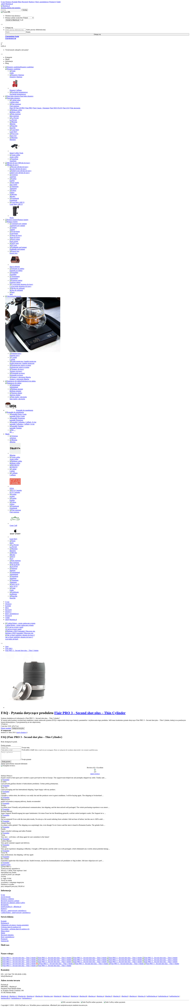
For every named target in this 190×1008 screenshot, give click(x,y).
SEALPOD (14, 566)
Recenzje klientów (7, 935)
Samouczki (5, 941)
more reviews (95, 774)
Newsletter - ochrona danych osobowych (15, 929)
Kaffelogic (13, 594)
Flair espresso (14, 106)
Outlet (58, 2)
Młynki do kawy (24, 163)
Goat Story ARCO (16, 204)
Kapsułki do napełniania (24, 410)
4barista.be (74, 996)
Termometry (14, 278)
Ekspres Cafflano (16, 90)
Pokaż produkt (6, 728)
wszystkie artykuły (11, 639)
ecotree (12, 496)
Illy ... (12, 432)
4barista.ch (141, 996)
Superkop (13, 161)
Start (6, 646)
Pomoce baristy (23, 220)
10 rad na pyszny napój (13, 629)
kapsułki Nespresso (16, 420)
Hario (12, 218)
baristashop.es (16, 998)
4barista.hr (57, 996)
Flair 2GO (66, 108)
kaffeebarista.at (152, 996)
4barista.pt (100, 996)
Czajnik (12, 359)
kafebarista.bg (174, 996)
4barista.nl (66, 996)
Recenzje (25, 2)
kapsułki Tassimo (16, 428)
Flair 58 (12, 108)
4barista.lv (116, 996)
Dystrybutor (14, 233)
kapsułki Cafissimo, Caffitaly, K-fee (22, 424)
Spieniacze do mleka (28, 381)
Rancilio (13, 128)
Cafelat (12, 471)
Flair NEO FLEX (56, 108)
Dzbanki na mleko (16, 270)
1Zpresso (13, 177)
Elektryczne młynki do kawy (20, 173)
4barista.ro (30, 996)
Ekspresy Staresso (16, 77)
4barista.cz (13, 996)
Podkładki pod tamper (17, 249)
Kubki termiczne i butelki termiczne (22, 363)
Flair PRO (28, 108)
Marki (7, 434)
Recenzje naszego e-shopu (10, 901)
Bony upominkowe (42, 2)
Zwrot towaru (5, 897)
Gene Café (13, 525)
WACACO (13, 586)
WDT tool (13, 245)
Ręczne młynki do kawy (18, 169)
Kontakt (15, 2)
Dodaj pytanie (6, 761)
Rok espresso (14, 116)
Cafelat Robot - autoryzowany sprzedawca (15, 912)
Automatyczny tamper (17, 225)
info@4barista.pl (7, 4)
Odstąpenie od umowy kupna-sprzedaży (15, 925)
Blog (19, 2)
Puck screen (14, 241)
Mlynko (12, 196)
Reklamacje (5, 923)
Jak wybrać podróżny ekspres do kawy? (19, 637)
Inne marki (13, 184)
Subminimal (14, 387)
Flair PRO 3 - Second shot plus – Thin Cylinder (21, 650)
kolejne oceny (6, 865)
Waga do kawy (15, 237)
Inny (11, 294)
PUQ (11, 559)
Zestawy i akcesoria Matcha (19, 379)
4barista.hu (22, 996)
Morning (13, 140)
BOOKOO (13, 467)
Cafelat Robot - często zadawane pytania (19, 625)
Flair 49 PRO (20, 108)
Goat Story (13, 132)
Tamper (12, 229)
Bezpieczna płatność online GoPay (13, 903)
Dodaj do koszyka (18, 728)
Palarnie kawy (15, 355)
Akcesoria (17, 296)
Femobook (13, 200)
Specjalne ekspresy (26, 96)
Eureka (12, 181)
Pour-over (13, 136)
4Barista (12, 442)
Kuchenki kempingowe (18, 94)
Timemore (13, 188)
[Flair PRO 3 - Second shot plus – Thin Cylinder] (18, 958)
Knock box (13, 253)
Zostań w (12, 20)
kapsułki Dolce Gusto (17, 416)
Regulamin (4, 905)
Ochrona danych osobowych (11, 927)
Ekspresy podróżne (27, 67)
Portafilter (13, 274)
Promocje (52, 2)
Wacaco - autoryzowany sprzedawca (13, 910)
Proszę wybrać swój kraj (13, 18)
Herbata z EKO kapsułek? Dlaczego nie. (19, 633)
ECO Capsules (15, 492)
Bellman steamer (15, 391)
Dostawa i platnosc (7, 899)
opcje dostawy (22, 732)
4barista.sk (4, 996)
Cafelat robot (14, 102)
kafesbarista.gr (163, 996)
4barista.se (92, 996)
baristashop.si (27, 998)
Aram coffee (14, 157)
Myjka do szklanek (16, 290)
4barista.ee (133, 996)
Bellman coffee (15, 112)
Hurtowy (32, 2)
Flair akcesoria (75, 108)
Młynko (12, 555)
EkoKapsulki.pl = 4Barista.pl (11, 907)
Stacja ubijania (15, 267)
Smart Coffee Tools (16, 153)
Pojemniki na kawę (16, 375)
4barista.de (39, 996)
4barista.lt (124, 996)
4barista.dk (83, 996)
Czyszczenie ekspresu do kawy (20, 286)
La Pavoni (13, 120)
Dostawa (8, 2)
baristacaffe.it (5, 998)
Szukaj (25, 10)
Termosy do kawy (16, 371)
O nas (3, 2)
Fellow (12, 192)
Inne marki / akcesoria (17, 399)
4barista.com (48, 996)
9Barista (12, 124)
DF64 (12, 488)
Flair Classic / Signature (41, 108)
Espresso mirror (15, 282)
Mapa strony (5, 931)
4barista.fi (108, 996)
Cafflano (13, 475)
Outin (12, 73)
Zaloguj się (97, 34)
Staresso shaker (15, 395)
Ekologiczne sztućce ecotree (19, 367)
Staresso (12, 570)
